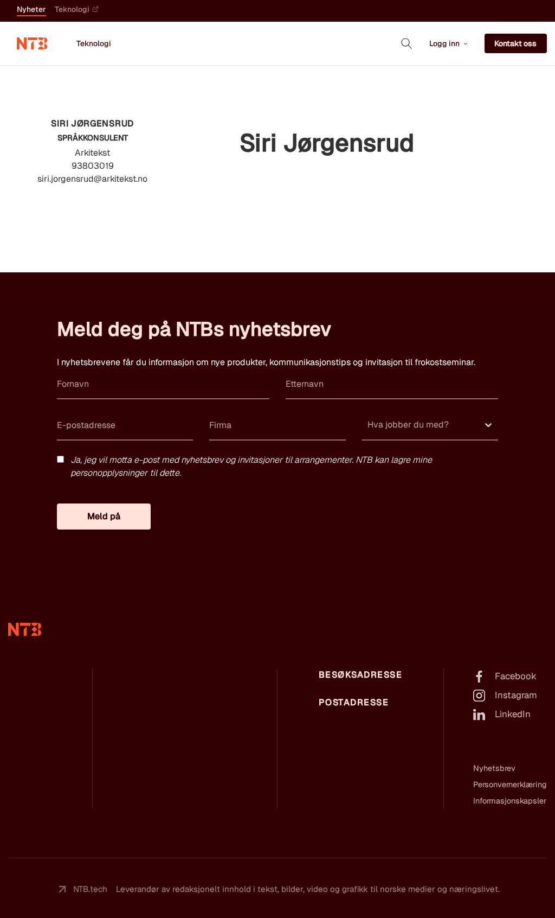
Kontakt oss (515, 43)
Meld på (103, 516)
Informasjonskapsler (509, 801)
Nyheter (31, 9)
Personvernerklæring (510, 784)
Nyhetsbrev (494, 768)
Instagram (516, 695)
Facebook (516, 676)
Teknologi (72, 9)
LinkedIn (513, 714)
